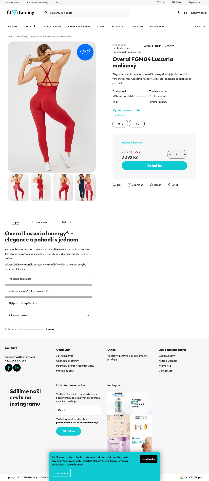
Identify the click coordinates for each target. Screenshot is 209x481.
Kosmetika (165, 365)
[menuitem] (13, 26)
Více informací (75, 464)
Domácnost (165, 370)
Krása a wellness (168, 360)
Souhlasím (148, 459)
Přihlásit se (68, 431)
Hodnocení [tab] (39, 222)
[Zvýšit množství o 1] (184, 154)
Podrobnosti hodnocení (126, 52)
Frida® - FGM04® (164, 45)
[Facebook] (9, 368)
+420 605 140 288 (15, 360)
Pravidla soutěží (65, 370)
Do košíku (154, 165)
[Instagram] (17, 368)
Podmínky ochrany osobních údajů (75, 365)
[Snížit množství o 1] (169, 154)
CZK (159, 2)
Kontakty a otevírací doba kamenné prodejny (127, 357)
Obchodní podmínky (37, 2)
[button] (200, 472)
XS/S (120, 123)
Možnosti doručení (132, 142)
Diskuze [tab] (66, 222)
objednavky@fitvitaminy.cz (20, 357)
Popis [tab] (15, 222)
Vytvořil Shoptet (194, 477)
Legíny (50, 329)
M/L (136, 123)
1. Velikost (119, 115)
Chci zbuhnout (167, 355)
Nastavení (61, 473)
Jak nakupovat (12, 2)
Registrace (194, 2)
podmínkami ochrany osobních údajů (77, 422)
